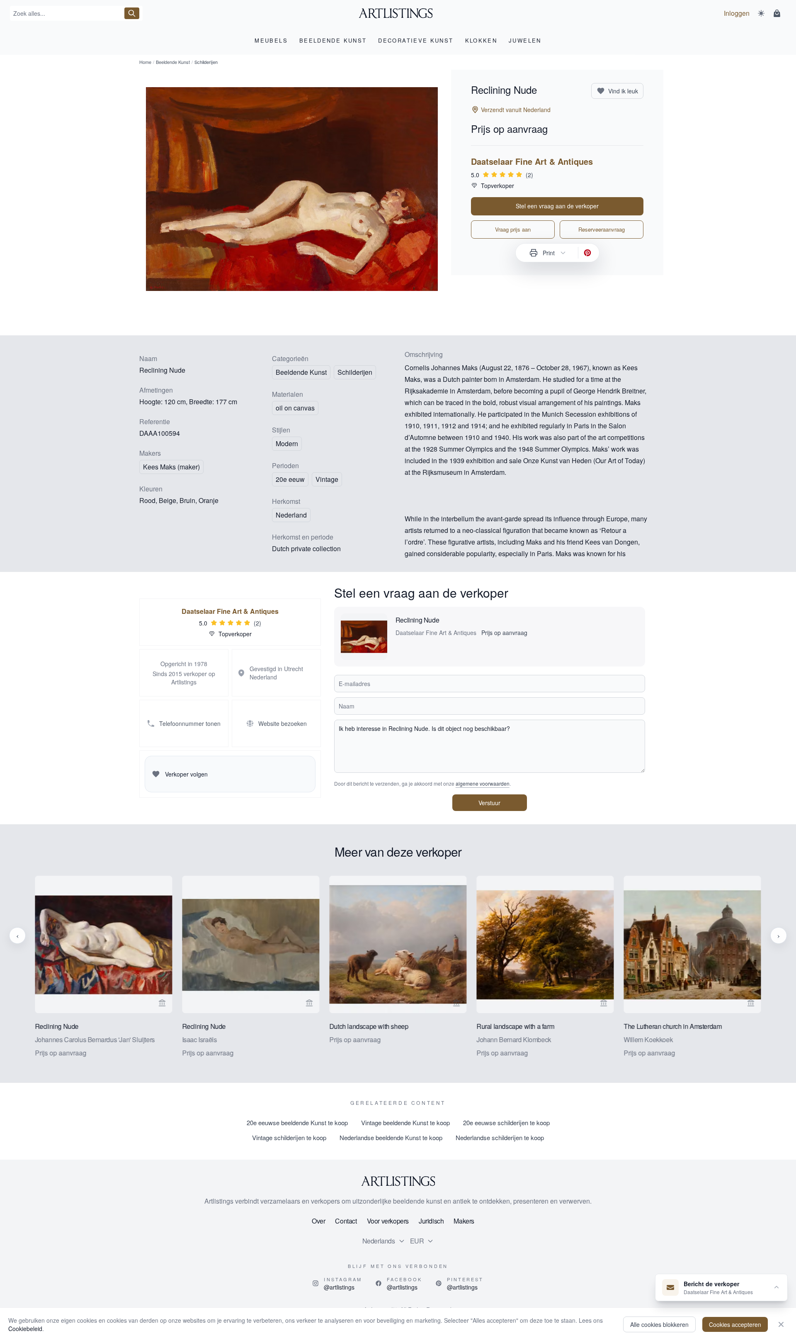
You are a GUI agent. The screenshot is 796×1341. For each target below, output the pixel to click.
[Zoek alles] (131, 13)
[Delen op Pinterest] (587, 252)
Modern (287, 443)
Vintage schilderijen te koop (289, 1137)
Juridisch (431, 1221)
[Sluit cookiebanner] (781, 1324)
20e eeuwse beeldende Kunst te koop (297, 1122)
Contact (346, 1221)
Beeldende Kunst (173, 62)
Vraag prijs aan (513, 229)
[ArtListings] (398, 1181)
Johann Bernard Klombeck (513, 1039)
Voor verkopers (388, 1221)
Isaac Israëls (199, 1039)
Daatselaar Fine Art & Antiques (532, 161)
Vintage (326, 479)
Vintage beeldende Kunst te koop (405, 1122)
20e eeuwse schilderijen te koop (506, 1122)
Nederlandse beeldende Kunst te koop (391, 1137)
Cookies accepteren (735, 1324)
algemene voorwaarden (483, 783)
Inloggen (737, 13)
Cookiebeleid (25, 1328)
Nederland (291, 515)
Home (145, 62)
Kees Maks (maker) (171, 466)
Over (318, 1221)
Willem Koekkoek (648, 1039)
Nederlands (378, 1241)
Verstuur (489, 803)
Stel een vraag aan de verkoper (557, 206)
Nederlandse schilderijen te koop (500, 1137)
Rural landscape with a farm (515, 1026)
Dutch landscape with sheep (368, 1026)
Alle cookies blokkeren (659, 1324)
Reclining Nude (417, 620)
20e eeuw (290, 479)
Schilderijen (354, 372)
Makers (464, 1221)
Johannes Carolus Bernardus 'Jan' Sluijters (95, 1039)
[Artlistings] (398, 13)
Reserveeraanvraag (601, 229)
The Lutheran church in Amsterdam (673, 1026)
